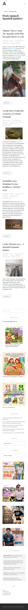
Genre (17, 195)
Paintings (17, 42)
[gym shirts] (14, 515)
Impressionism (19, 122)
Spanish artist (12, 48)
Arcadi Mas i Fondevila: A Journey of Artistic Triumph (13, 113)
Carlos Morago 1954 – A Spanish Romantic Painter (13, 247)
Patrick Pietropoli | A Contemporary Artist (13, 432)
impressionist (18, 55)
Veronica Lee (7, 578)
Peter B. (6, 567)
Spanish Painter (16, 43)
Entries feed (6, 591)
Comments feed (7, 593)
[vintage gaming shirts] (14, 537)
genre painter (19, 201)
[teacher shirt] (14, 471)
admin (18, 40)
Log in (4, 590)
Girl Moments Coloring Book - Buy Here (13, 376)
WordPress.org (6, 594)
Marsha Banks (7, 560)
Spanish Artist (6, 43)
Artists (12, 42)
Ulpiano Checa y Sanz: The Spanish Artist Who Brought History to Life (13, 33)
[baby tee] (14, 493)
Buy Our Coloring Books (9, 407)
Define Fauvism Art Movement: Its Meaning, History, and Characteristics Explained (13, 562)
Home (5, 11)
